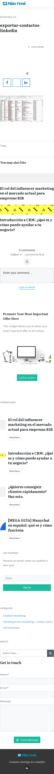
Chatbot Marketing (14, 615)
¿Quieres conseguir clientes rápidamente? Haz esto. (27, 491)
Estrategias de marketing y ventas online (27, 621)
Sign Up (27, 587)
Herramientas (11, 627)
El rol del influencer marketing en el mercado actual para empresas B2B (27, 186)
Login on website (27, 287)
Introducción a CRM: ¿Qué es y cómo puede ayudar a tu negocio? (27, 217)
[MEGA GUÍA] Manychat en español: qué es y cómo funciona (30, 525)
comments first (34, 254)
